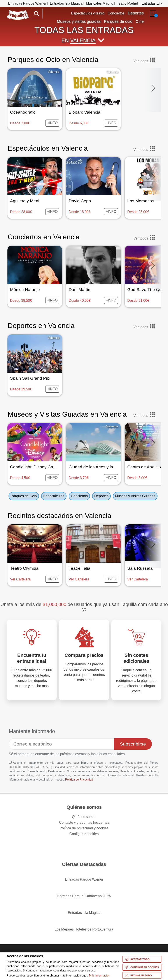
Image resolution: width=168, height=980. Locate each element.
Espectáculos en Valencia (48, 148)
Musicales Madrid (99, 3)
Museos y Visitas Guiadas (135, 496)
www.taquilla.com (18, 12)
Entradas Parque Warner (27, 3)
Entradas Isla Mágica (66, 3)
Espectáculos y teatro (87, 13)
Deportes (101, 496)
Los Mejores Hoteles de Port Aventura (84, 929)
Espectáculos (53, 496)
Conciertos (116, 13)
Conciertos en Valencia (44, 237)
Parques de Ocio (24, 496)
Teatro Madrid (127, 3)
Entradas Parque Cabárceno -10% (84, 896)
